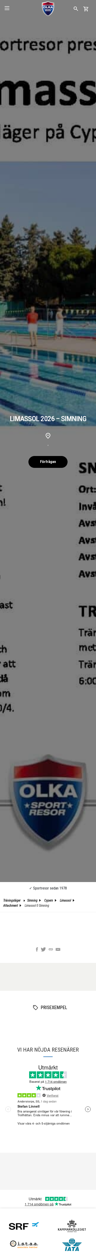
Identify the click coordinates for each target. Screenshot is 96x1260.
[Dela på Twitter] (43, 950)
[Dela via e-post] (58, 950)
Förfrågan (48, 461)
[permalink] (51, 950)
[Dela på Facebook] (37, 950)
